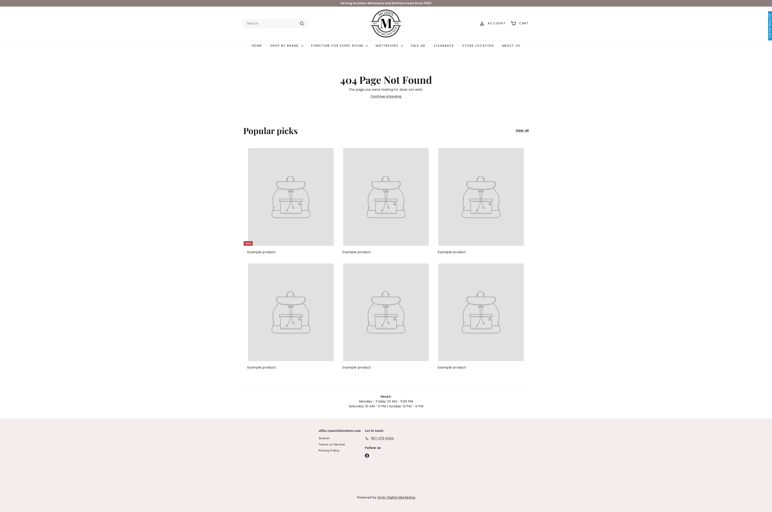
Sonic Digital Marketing (396, 497)
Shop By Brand (285, 46)
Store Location (478, 46)
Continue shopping (386, 96)
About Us (511, 46)
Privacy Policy (329, 450)
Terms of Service (332, 444)
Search (324, 438)
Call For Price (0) (770, 25)
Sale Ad (418, 46)
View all (522, 130)
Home (257, 46)
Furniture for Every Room (338, 46)
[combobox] (275, 23)
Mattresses (388, 46)
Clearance (444, 46)
